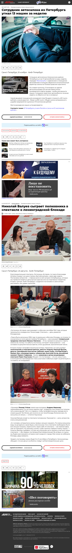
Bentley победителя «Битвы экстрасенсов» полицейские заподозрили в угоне (21, 143)
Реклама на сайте (18, 518)
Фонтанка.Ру (41, 81)
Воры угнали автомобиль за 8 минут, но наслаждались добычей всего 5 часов (20, 149)
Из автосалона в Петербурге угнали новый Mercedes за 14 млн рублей (21, 155)
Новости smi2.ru (7, 198)
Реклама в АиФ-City (47, 518)
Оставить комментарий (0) (57, 117)
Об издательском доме (19, 514)
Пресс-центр (31, 514)
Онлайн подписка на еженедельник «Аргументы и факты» (29, 516)
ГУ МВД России (6, 63)
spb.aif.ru (15, 262)
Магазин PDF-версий (42, 514)
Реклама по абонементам (32, 518)
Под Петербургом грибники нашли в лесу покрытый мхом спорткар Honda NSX (55, 143)
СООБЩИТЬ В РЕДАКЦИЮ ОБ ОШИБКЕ (46, 520)
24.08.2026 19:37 (6, 203)
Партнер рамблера (28, 546)
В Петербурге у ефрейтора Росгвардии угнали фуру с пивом (54, 149)
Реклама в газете (59, 516)
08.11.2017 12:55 (5, 7)
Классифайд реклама (60, 518)
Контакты (50, 516)
